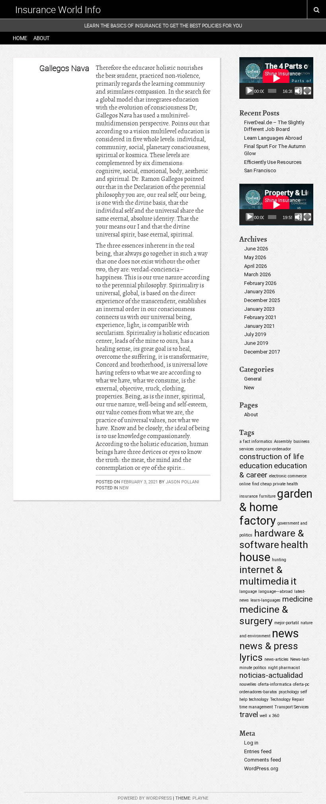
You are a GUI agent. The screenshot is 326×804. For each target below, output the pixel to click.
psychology (289, 691)
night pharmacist (284, 667)
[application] (276, 78)
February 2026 (260, 283)
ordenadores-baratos (258, 691)
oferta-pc (301, 684)
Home (20, 38)
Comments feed (262, 760)
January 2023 (259, 309)
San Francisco (260, 170)
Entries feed (258, 751)
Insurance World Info (58, 9)
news (285, 633)
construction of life (271, 456)
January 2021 (259, 326)
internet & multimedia (264, 575)
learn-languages (265, 600)
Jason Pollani (182, 482)
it (294, 581)
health (294, 544)
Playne (200, 798)
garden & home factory (275, 507)
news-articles (276, 659)
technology (258, 699)
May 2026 (255, 257)
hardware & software (271, 538)
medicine (297, 599)
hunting (279, 559)
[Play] (250, 91)
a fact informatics (255, 441)
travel (248, 714)
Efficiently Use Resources (273, 162)
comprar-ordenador (273, 449)
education (255, 465)
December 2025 (262, 300)
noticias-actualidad (271, 675)
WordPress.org (261, 768)
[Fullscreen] (307, 91)
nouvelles (247, 684)
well (263, 715)
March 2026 (257, 274)
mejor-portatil (286, 622)
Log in (251, 743)
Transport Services (291, 707)
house (254, 557)
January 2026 (259, 291)
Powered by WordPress (145, 798)
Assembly (283, 441)
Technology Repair (287, 699)
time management (256, 707)
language (248, 591)
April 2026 (255, 266)
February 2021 (260, 317)
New (124, 487)
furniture (267, 496)
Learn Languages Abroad (273, 138)
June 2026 (256, 249)
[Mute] (299, 91)
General (253, 379)
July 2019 (255, 334)
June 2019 (256, 343)
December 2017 (262, 352)
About (41, 38)
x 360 (274, 715)
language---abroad (275, 591)
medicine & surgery (263, 615)
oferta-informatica (274, 684)
